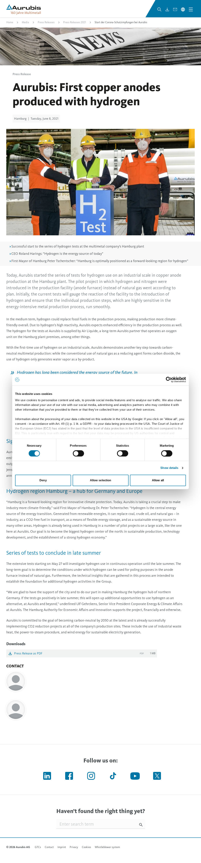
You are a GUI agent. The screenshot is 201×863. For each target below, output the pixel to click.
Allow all (158, 480)
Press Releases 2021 (74, 22)
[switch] (78, 453)
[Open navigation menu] (190, 9)
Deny (43, 480)
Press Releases (46, 22)
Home (9, 22)
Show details (169, 467)
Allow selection (100, 480)
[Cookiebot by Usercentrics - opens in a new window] (169, 380)
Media (25, 22)
